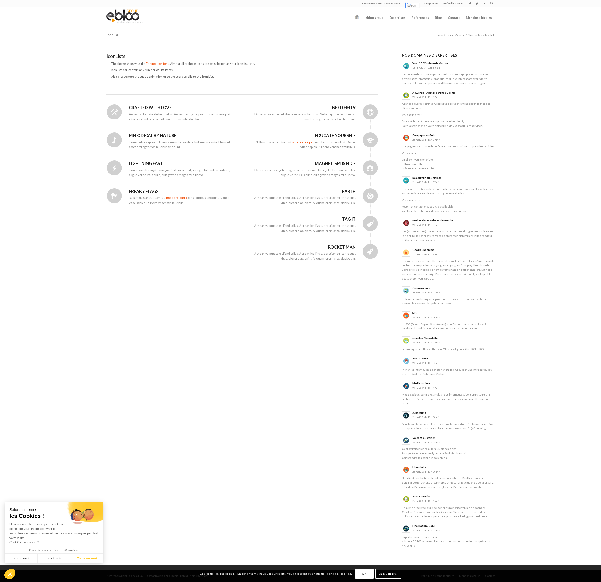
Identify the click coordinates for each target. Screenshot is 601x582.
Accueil (460, 34)
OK (364, 573)
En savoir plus (388, 573)
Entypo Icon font (157, 64)
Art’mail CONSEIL (453, 3)
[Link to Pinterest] (491, 3)
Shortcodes (475, 34)
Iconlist (112, 34)
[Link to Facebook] (470, 3)
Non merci (21, 558)
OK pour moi (87, 558)
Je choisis (54, 558)
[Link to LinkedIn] (484, 3)
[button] (9, 574)
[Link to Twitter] (477, 3)
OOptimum (431, 3)
